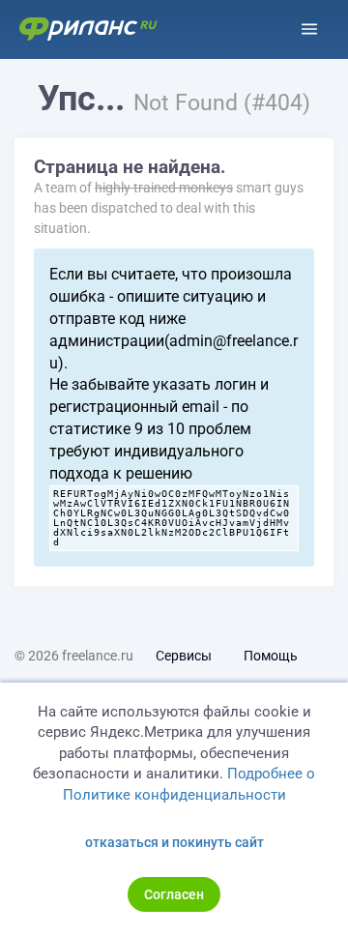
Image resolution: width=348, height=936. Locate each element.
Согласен (174, 894)
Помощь (271, 655)
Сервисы (184, 655)
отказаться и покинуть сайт (174, 842)
